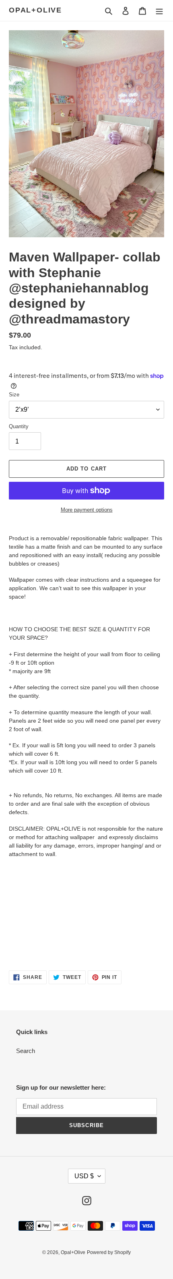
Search (25, 1050)
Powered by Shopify (109, 1252)
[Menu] (159, 10)
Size (14, 395)
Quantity (19, 426)
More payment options (87, 510)
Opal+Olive (35, 10)
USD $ (84, 1176)
